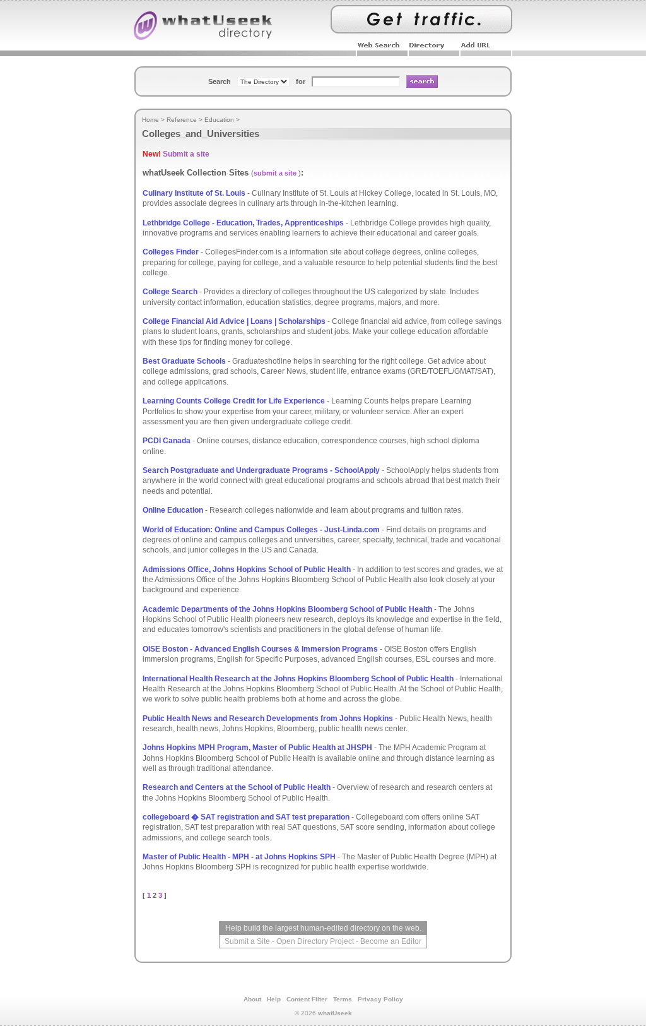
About (252, 999)
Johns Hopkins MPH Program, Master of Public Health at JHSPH (257, 747)
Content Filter (306, 999)
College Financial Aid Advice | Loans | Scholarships (234, 321)
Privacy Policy (380, 999)
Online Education (173, 510)
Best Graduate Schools (184, 361)
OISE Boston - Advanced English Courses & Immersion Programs (260, 649)
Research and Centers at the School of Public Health (237, 787)
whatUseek (335, 1013)
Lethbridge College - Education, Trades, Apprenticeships (243, 222)
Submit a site (186, 154)
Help (274, 999)
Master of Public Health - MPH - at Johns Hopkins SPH (239, 856)
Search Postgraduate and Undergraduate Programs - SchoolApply (261, 470)
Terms (342, 999)
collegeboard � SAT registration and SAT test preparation (246, 817)
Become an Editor (390, 941)
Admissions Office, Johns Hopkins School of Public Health (247, 569)
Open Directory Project (315, 941)
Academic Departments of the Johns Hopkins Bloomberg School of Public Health (287, 609)
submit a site (275, 173)
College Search (170, 291)
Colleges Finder (171, 252)
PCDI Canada (167, 440)
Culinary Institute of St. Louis (194, 193)
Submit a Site (247, 941)
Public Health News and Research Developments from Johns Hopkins (268, 718)
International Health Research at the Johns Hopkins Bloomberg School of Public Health (298, 678)
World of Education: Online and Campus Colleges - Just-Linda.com (261, 529)
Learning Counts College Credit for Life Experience (234, 401)
